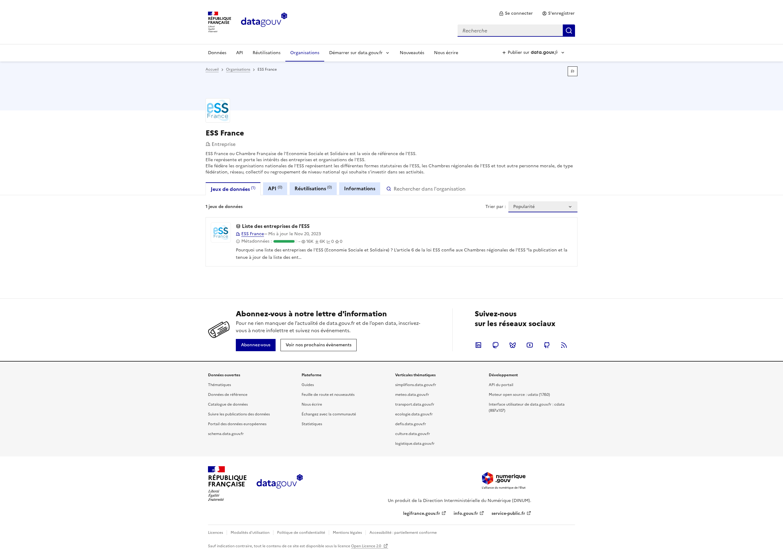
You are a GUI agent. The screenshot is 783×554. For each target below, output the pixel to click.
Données (217, 53)
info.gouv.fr (466, 513)
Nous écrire (446, 53)
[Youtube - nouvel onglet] (530, 345)
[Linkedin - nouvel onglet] (478, 345)
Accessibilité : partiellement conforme (403, 532)
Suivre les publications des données (239, 414)
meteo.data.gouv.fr (412, 394)
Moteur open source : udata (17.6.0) (519, 394)
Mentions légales (347, 532)
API (239, 53)
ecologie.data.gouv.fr (414, 414)
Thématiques (219, 385)
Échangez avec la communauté (329, 414)
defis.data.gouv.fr (410, 424)
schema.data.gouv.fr (226, 434)
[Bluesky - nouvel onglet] (513, 345)
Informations (359, 188)
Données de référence (227, 394)
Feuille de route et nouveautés (328, 394)
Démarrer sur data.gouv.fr (356, 53)
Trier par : (495, 207)
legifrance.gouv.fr (421, 513)
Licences (215, 532)
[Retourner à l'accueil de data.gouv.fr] (264, 21)
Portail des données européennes (237, 424)
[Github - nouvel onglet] (547, 345)
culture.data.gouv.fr (412, 434)
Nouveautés (412, 53)
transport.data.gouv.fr (414, 404)
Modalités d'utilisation (250, 532)
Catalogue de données (228, 404)
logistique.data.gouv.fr (415, 443)
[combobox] (516, 30)
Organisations (304, 53)
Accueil (212, 69)
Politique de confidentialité (301, 532)
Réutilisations (266, 53)
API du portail (501, 385)
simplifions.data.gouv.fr (415, 385)
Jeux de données (233, 189)
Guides (308, 385)
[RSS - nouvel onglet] (564, 345)
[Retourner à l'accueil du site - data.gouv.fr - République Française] (280, 483)
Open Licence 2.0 (366, 546)
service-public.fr (508, 513)
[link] (516, 13)
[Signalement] (572, 71)
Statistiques (312, 424)
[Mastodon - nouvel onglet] (495, 345)
